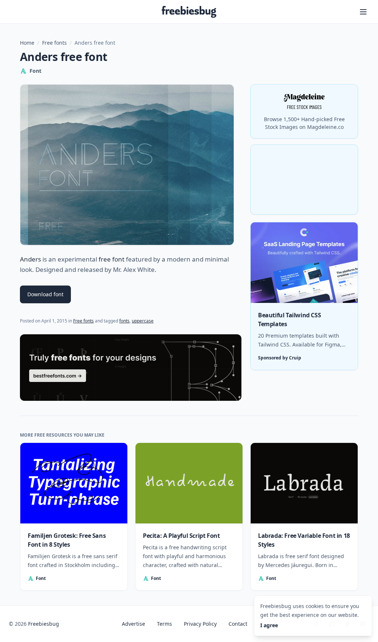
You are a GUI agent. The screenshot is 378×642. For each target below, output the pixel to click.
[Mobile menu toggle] (363, 12)
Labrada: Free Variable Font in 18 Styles (304, 540)
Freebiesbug (43, 623)
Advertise (133, 623)
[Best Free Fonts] (130, 367)
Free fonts (54, 42)
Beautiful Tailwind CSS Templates (289, 319)
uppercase (143, 321)
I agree (269, 625)
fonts (124, 321)
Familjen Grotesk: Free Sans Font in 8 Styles (67, 540)
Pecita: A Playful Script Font (181, 536)
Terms (164, 623)
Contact (237, 623)
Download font (45, 294)
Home (27, 42)
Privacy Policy (200, 623)
